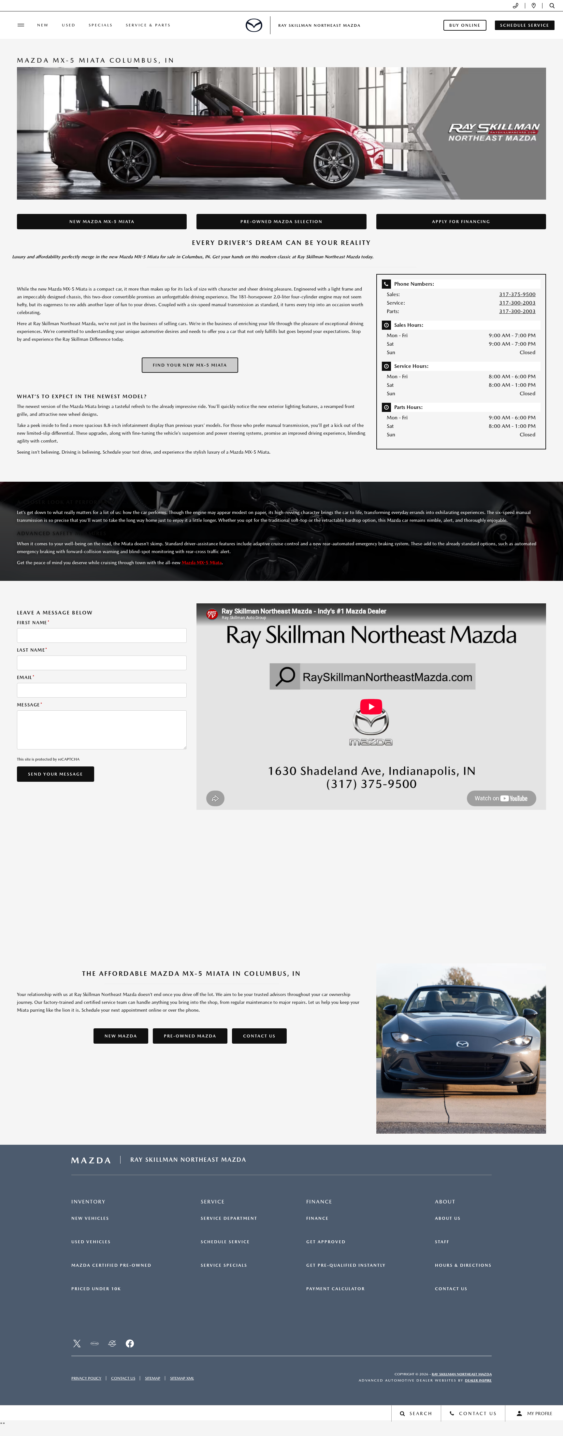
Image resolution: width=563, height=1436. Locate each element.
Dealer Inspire (478, 1380)
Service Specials (224, 1265)
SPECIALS (101, 25)
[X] (77, 1343)
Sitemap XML (182, 1378)
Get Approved (326, 1242)
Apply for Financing (461, 221)
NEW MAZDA (121, 1036)
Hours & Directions (463, 1265)
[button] (552, 6)
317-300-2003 (517, 303)
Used (69, 25)
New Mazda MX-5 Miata (102, 221)
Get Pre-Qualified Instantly (346, 1265)
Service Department (229, 1218)
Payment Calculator (335, 1289)
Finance (317, 1218)
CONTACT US (259, 1036)
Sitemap (152, 1378)
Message (30, 704)
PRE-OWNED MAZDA (190, 1036)
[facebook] (130, 1343)
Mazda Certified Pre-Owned (111, 1265)
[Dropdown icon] (515, 5)
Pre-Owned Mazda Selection (281, 221)
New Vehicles (90, 1218)
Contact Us (451, 1289)
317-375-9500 (517, 294)
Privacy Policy (86, 1378)
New (43, 25)
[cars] (94, 1343)
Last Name (32, 650)
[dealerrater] (112, 1343)
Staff (442, 1242)
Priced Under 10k (96, 1289)
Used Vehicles (91, 1242)
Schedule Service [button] (524, 25)
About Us (448, 1218)
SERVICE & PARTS (148, 25)
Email (26, 677)
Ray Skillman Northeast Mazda (462, 1374)
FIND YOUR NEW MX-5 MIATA (190, 365)
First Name (33, 622)
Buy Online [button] (465, 25)
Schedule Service (225, 1242)
